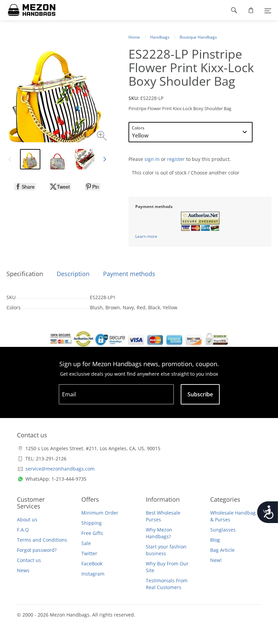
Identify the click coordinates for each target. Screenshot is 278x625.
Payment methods (129, 274)
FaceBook (91, 563)
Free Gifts (92, 533)
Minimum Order (99, 512)
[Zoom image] (102, 136)
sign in (152, 159)
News (23, 570)
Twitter (89, 553)
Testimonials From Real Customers (166, 583)
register (176, 159)
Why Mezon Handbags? (159, 533)
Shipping (91, 523)
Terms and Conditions (42, 540)
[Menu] (267, 10)
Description (73, 274)
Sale (86, 543)
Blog (215, 540)
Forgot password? (37, 550)
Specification (24, 274)
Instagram (92, 573)
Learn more (146, 236)
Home (134, 37)
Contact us (29, 560)
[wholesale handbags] (28, 10)
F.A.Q (23, 529)
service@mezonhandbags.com (60, 468)
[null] (25, 186)
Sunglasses (223, 529)
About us (27, 519)
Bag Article (222, 550)
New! (216, 560)
